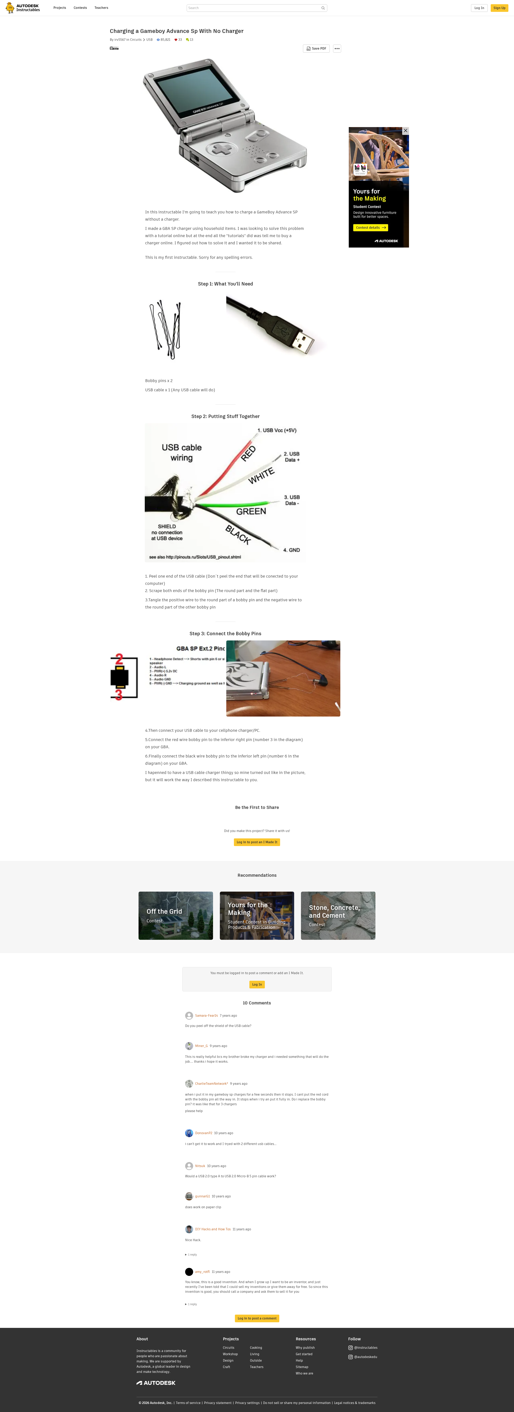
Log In (479, 8)
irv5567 (119, 40)
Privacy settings (247, 1403)
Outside (256, 1360)
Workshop (230, 1354)
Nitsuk (200, 1166)
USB (149, 40)
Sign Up (500, 8)
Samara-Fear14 (206, 1016)
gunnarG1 (202, 1196)
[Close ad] (405, 131)
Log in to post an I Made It (257, 842)
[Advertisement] (379, 187)
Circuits (136, 40)
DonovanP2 (203, 1133)
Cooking (256, 1347)
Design (228, 1360)
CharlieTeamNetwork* (211, 1084)
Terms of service (188, 1403)
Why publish (305, 1347)
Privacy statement (218, 1403)
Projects (59, 7)
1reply (192, 1255)
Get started (304, 1354)
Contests (80, 7)
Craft (226, 1367)
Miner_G (201, 1046)
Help (299, 1360)
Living (254, 1354)
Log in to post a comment (257, 1318)
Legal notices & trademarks (354, 1403)
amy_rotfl (202, 1272)
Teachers (101, 7)
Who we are (304, 1373)
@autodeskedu (365, 1357)
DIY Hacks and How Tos (213, 1229)
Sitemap (302, 1367)
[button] (337, 49)
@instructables (365, 1347)
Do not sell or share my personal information (296, 1403)
